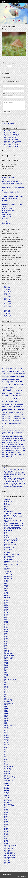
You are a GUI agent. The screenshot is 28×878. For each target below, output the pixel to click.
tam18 (10, 446)
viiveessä (22, 450)
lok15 (3, 432)
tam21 (16, 446)
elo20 (6, 588)
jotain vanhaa (8, 659)
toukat (7, 450)
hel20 (15, 418)
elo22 (6, 414)
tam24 (6, 823)
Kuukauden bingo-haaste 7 (12, 132)
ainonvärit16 (13, 412)
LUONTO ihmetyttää (12, 395)
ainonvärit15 (8, 575)
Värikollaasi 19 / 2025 (11, 144)
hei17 (6, 416)
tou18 (12, 448)
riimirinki (13, 442)
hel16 (3, 418)
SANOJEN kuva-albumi (11, 409)
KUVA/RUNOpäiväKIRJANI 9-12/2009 (10, 379)
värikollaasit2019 (14, 454)
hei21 (17, 416)
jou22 (6, 672)
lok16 (6, 432)
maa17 (3, 436)
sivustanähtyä (8, 780)
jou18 (21, 426)
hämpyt (19, 420)
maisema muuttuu (6, 438)
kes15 (6, 682)
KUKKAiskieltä (17, 376)
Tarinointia (4, 412)
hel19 (12, 418)
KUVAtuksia (10, 390)
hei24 (6, 616)
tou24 (3, 450)
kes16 (15, 428)
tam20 (6, 816)
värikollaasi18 (5, 452)
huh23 (13, 420)
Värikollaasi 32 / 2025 (11, 137)
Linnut (12, 401)
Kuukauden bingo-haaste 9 (12, 141)
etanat (19, 414)
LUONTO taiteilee (6, 399)
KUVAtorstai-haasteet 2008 (15, 387)
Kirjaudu (24, 1)
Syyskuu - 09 (8, 568)
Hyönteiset (10, 371)
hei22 (20, 416)
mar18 (21, 438)
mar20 (6, 756)
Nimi (4, 84)
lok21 (17, 432)
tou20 (18, 448)
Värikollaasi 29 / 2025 (11, 143)
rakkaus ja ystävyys (10, 777)
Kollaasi (23, 390)
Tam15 (6, 570)
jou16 (15, 426)
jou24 (9, 428)
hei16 (3, 416)
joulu (5, 677)
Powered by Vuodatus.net (21, 876)
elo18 (21, 412)
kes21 (6, 430)
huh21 (10, 420)
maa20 (6, 737)
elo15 (18, 412)
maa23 (17, 436)
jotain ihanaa (14, 423)
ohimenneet (22, 440)
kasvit (12, 428)
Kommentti (5, 100)
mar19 (6, 754)
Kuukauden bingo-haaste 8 (12, 134)
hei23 (23, 416)
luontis (15, 434)
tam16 (3, 446)
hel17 (6, 418)
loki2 (5, 724)
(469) (7, 301)
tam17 (7, 446)
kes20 (6, 691)
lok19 (6, 713)
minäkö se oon (15, 440)
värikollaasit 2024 (6, 454)
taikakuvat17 (8, 802)
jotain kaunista (20, 423)
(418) (7, 293)
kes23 (6, 696)
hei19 (12, 416)
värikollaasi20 (12, 452)
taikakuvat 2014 (9, 800)
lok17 (9, 432)
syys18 (7, 444)
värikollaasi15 (8, 848)
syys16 (20, 442)
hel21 (6, 626)
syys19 (6, 790)
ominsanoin (7, 770)
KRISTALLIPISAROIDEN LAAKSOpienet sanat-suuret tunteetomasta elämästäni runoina (13, 190)
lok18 (12, 432)
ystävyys (7, 862)
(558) (7, 305)
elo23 (9, 414)
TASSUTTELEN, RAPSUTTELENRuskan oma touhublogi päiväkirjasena (12, 198)
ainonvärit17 (8, 578)
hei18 (9, 416)
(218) (7, 306)
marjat (10, 440)
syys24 (18, 444)
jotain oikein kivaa (6, 426)
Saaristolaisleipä (9, 131)
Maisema (4, 404)
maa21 (14, 436)
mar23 (6, 761)
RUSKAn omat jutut (10, 563)
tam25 (6, 824)
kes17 (18, 428)
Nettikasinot (8, 1)
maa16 (22, 434)
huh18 (24, 418)
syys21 (15, 444)
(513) (7, 303)
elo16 (6, 582)
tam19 (13, 446)
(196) (7, 312)
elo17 (6, 583)
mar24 (7, 440)
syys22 (6, 795)
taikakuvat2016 (9, 806)
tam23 (22, 446)
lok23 (6, 720)
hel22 (6, 628)
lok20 (15, 432)
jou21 (3, 428)
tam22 (19, 446)
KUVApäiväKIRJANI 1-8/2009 (13, 525)
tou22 (23, 448)
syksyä (6, 782)
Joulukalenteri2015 (10, 515)
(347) (7, 313)
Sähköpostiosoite (10, 88)
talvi (22, 444)
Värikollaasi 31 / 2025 (11, 139)
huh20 (6, 420)
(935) (7, 315)
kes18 (21, 428)
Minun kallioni (8, 558)
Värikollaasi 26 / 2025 (11, 146)
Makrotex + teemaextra (15, 404)
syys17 (4, 444)
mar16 (15, 438)
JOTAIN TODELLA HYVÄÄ (10, 374)
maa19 (10, 436)
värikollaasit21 (22, 454)
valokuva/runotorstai (14, 450)
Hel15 (22, 368)
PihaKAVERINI (6, 406)
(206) (7, 310)
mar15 (12, 438)
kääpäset (7, 705)
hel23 (6, 629)
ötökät (11, 456)
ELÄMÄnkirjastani (9, 369)
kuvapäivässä (22, 430)
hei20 (15, 416)
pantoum (7, 771)
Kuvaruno (5, 393)
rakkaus (9, 442)
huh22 (6, 643)
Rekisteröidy (18, 1)
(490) (7, 300)
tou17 (9, 448)
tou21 (21, 448)
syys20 (11, 444)
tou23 (6, 840)
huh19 (3, 420)
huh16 (17, 418)
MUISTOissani (18, 401)
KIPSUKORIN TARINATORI (13, 517)
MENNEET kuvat (9, 547)
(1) (6, 286)
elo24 (12, 414)
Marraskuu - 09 (9, 556)
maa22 (6, 741)
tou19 (15, 448)
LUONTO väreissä (10, 544)
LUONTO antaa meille (15, 393)
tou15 (3, 448)
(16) (7, 317)
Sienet (20, 409)
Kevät (19, 390)
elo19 (23, 412)
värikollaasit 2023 (19, 452)
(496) (7, 295)
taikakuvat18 (8, 804)
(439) (7, 291)
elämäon (15, 414)
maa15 (19, 434)
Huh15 (3, 371)
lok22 (20, 432)
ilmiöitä (6, 423)
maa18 (7, 436)
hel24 (6, 631)
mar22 (6, 759)
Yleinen (9, 412)
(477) (7, 298)
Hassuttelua (8, 505)
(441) (7, 289)
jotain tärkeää (8, 657)
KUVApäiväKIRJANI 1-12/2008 (13, 523)
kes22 (6, 694)
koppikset (7, 701)
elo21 (3, 414)
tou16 (6, 448)
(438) (7, 296)
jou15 (13, 426)
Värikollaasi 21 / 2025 (11, 136)
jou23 (6, 428)
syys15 (17, 442)
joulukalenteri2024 (10, 679)
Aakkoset (7, 499)
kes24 (10, 430)
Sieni (4, 29)
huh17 (20, 418)
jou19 (6, 667)
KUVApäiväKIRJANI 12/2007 (13, 527)
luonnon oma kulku (8, 434)
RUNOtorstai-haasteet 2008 (13, 561)
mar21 (3, 440)
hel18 (9, 418)
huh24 (16, 420)
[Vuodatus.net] (6, 874)
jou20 (24, 426)
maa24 (20, 436)
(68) (7, 288)
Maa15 (6, 551)
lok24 (6, 722)
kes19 (3, 430)
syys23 (6, 797)
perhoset (4, 442)
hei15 (22, 414)
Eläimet (18, 369)
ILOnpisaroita (19, 371)
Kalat (5, 532)
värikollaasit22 (5, 456)
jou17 (18, 426)
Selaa (14, 1)
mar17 (18, 438)
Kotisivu (10, 94)
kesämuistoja (15, 430)
